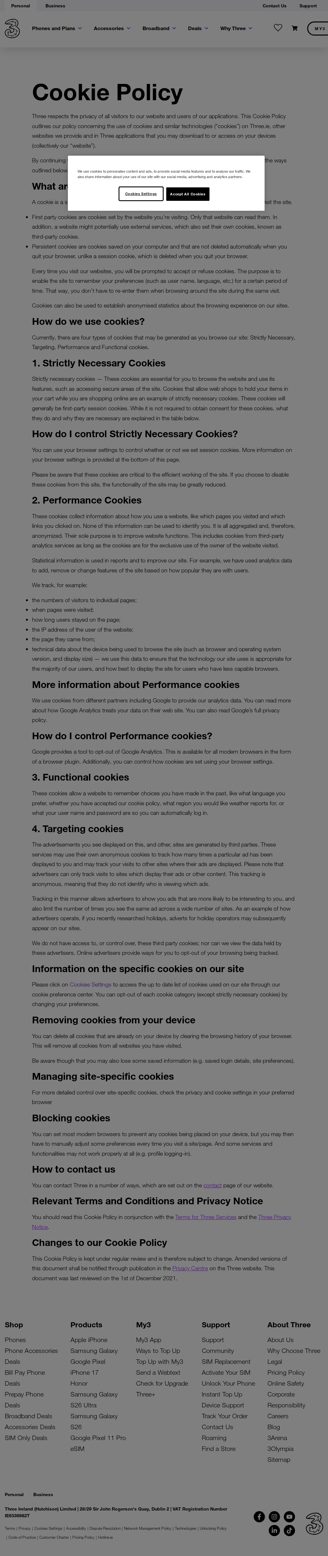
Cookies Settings (141, 193)
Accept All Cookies (187, 194)
